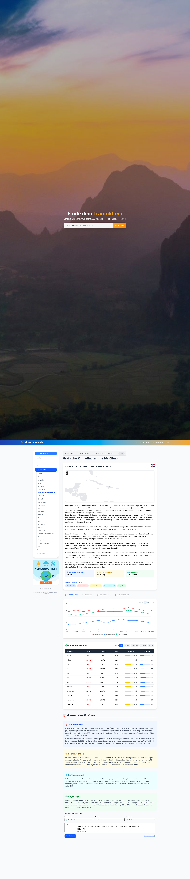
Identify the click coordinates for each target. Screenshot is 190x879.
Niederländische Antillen (46, 534)
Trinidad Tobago (43, 543)
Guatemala (41, 505)
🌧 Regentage (87, 595)
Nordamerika (41, 470)
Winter (127, 645)
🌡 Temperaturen (71, 595)
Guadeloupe (42, 502)
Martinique (41, 524)
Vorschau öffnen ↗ (149, 836)
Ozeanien (40, 550)
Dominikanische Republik (46, 493)
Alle (121, 645)
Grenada (41, 499)
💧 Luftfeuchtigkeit (121, 595)
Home (135, 442)
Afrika (39, 458)
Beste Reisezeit (158, 442)
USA (39, 546)
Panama (40, 537)
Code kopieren (70, 836)
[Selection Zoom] (145, 602)
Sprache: (129, 817)
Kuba (39, 521)
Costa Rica (41, 489)
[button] (97, 634)
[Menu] (153, 602)
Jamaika (40, 515)
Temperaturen (82, 586)
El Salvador (41, 496)
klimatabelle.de (118, 510)
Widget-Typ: (68, 817)
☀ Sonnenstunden (103, 595)
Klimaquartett (145, 442)
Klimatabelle (70, 586)
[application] (110, 618)
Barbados (41, 480)
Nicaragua (41, 530)
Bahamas (41, 477)
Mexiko (40, 527)
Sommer (143, 645)
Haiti (39, 508)
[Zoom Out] (142, 602)
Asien (38, 462)
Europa (39, 466)
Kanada (40, 518)
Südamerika (41, 554)
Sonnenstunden (96, 586)
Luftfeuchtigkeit (109, 586)
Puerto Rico (41, 540)
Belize (40, 483)
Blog (167, 442)
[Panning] (148, 602)
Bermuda (41, 486)
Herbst (151, 645)
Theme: (97, 817)
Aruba (40, 474)
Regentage (121, 586)
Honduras (41, 511)
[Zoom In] (140, 602)
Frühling (135, 645)
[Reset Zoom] (150, 602)
